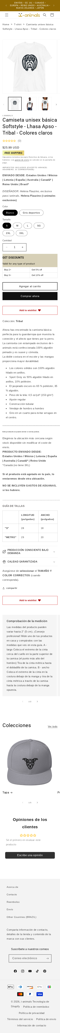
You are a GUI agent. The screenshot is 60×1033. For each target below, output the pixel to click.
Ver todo (53, 726)
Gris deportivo (31, 212)
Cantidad (7, 240)
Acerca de (12, 887)
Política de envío (46, 1019)
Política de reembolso (36, 1006)
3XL (21, 233)
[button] (6, 15)
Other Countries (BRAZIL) (21, 917)
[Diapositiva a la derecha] (56, 104)
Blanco (10, 212)
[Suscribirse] (47, 958)
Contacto (12, 894)
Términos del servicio (20, 1019)
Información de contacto (31, 1025)
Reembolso (13, 902)
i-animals (26, 1001)
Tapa (5, 792)
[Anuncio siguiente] (54, 5)
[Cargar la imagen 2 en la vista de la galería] (29, 103)
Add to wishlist (27, 310)
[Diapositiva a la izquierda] (3, 104)
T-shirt (17, 24)
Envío (10, 909)
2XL (8, 233)
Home (5, 24)
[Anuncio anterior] (6, 5)
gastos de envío (22, 160)
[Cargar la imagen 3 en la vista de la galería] (45, 103)
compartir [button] (11, 588)
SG (39, 225)
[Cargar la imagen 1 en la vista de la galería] (15, 103)
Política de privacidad (31, 1013)
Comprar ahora (30, 296)
